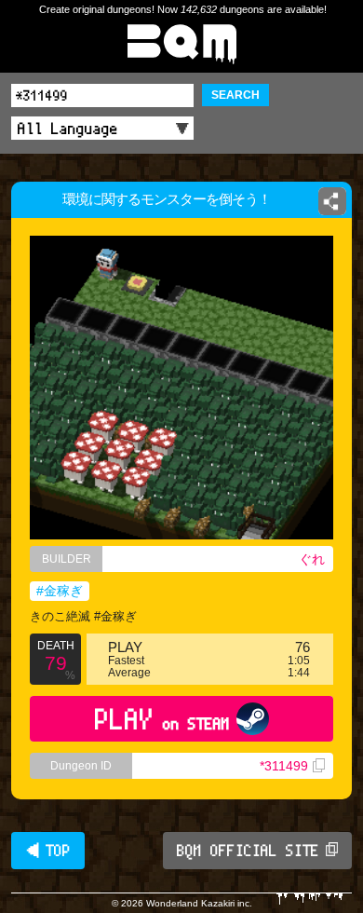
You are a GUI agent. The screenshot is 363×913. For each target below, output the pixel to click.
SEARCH (235, 95)
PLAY (162, 718)
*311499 (284, 765)
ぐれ (312, 559)
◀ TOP (48, 850)
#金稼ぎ (59, 590)
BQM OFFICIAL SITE (248, 850)
